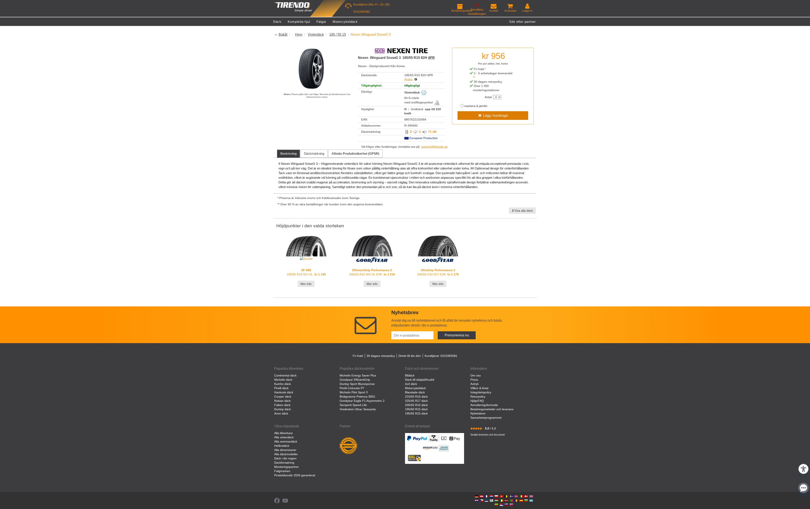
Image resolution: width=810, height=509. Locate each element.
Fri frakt (358, 355)
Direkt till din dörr (409, 355)
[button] (803, 468)
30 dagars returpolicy (381, 355)
